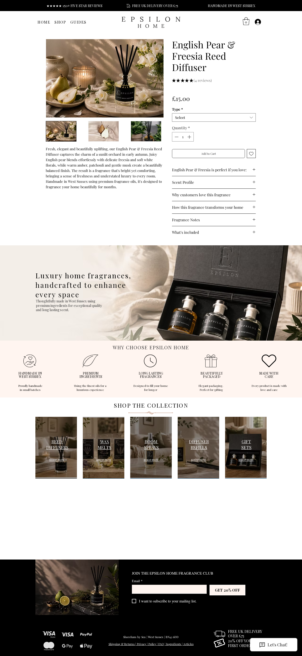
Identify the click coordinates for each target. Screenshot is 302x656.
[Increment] (189, 136)
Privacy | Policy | (147, 644)
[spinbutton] (182, 136)
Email (137, 581)
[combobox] (214, 117)
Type (177, 109)
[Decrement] (176, 136)
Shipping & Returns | (123, 644)
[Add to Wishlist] (251, 153)
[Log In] (258, 21)
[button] (246, 21)
